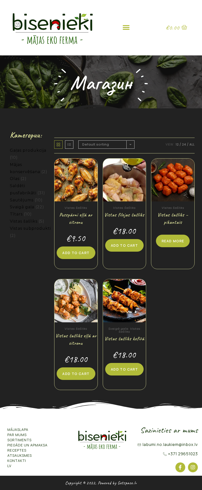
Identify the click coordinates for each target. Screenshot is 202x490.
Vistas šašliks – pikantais (172, 218)
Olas (14, 178)
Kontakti (16, 460)
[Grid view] (58, 144)
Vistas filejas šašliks (124, 215)
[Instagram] (193, 467)
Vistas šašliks (23, 221)
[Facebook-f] (180, 467)
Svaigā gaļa (22, 207)
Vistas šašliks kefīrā (124, 339)
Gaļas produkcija (28, 150)
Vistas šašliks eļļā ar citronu (76, 339)
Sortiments (19, 440)
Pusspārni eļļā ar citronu (75, 218)
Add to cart (75, 252)
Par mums (17, 434)
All (192, 144)
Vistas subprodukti (30, 228)
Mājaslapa (17, 429)
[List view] (69, 144)
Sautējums (22, 200)
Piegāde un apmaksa (27, 445)
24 (184, 144)
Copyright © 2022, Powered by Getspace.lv (101, 483)
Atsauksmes (19, 455)
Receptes (16, 450)
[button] (126, 27)
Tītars (16, 214)
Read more (173, 241)
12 (177, 144)
